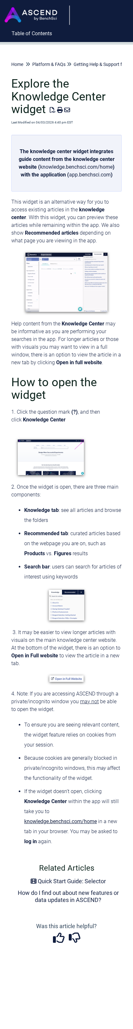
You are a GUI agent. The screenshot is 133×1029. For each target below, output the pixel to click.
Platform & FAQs (49, 64)
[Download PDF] (52, 110)
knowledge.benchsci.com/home (76, 167)
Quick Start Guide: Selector (71, 881)
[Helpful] (59, 940)
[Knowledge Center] (39, 8)
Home (17, 64)
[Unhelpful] (74, 940)
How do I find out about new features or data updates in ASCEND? (68, 896)
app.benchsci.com (90, 175)
